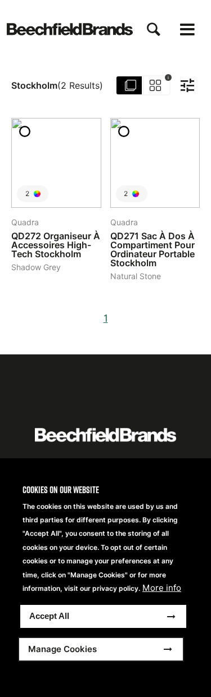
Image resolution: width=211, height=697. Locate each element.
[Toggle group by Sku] (143, 85)
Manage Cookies (62, 649)
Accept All (49, 616)
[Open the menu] (187, 29)
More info (161, 588)
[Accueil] (70, 29)
